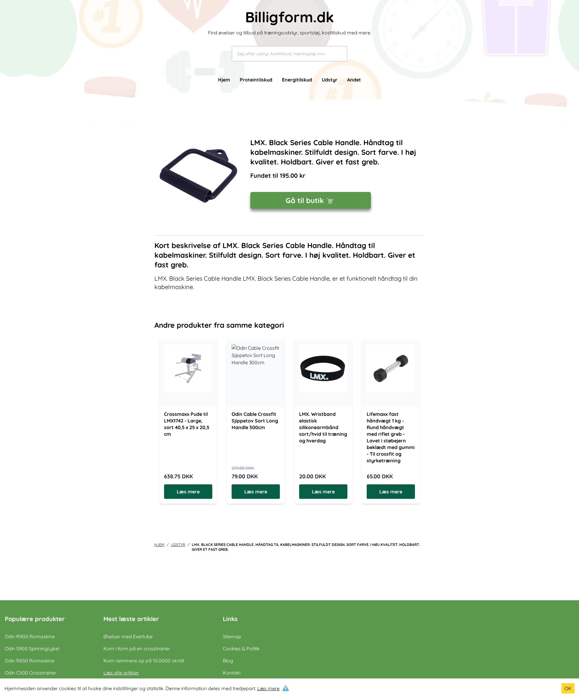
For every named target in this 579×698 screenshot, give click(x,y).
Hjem (224, 80)
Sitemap (232, 636)
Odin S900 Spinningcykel (32, 648)
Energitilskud (297, 80)
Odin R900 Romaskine (30, 636)
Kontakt (232, 673)
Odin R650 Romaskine (30, 661)
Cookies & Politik (241, 648)
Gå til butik (305, 200)
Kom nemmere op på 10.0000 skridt (143, 661)
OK (568, 688)
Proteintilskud (256, 80)
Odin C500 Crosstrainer (30, 673)
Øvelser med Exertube (128, 636)
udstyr (178, 544)
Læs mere (268, 688)
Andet (354, 80)
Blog (228, 661)
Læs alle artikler (121, 673)
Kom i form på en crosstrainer (136, 648)
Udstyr (329, 80)
